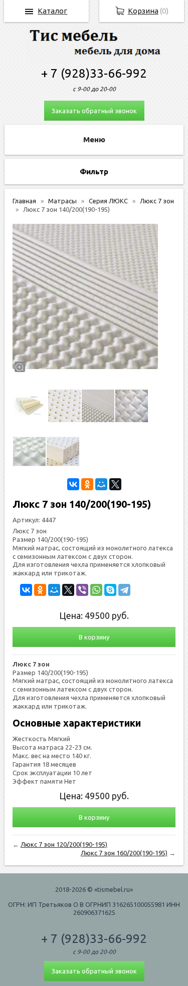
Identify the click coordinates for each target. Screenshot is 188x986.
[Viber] (82, 590)
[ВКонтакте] (73, 484)
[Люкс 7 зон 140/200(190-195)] (85, 296)
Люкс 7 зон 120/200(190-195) (64, 844)
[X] (115, 484)
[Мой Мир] (101, 484)
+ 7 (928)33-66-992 (94, 73)
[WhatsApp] (96, 590)
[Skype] (110, 590)
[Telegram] (124, 590)
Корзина (143, 11)
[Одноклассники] (87, 484)
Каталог (52, 11)
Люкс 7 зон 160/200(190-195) (124, 852)
